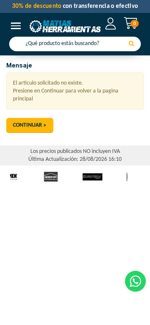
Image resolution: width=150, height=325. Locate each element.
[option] (51, 177)
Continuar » (30, 125)
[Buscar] (131, 44)
